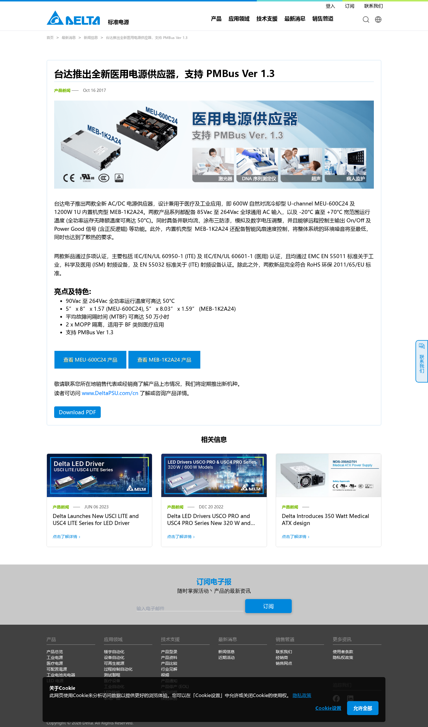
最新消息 (69, 37)
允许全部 (362, 708)
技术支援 (267, 18)
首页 (50, 37)
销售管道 (322, 18)
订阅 (268, 606)
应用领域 (239, 18)
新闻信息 (91, 37)
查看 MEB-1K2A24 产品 (164, 359)
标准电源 (118, 21)
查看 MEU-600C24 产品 (90, 359)
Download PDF (77, 412)
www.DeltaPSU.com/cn (110, 393)
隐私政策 (302, 695)
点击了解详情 (65, 536)
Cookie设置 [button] (328, 708)
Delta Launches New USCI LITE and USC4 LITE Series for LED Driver (96, 519)
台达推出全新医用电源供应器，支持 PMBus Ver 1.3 (147, 37)
